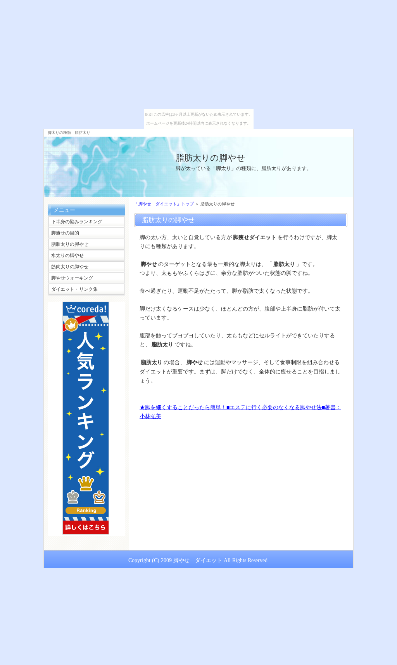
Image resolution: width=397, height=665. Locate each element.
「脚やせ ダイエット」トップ (164, 203)
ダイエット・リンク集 (74, 289)
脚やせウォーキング (72, 278)
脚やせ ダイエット (197, 560)
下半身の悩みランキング (76, 221)
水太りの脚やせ (67, 255)
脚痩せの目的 (65, 233)
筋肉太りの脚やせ (69, 266)
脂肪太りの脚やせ (210, 158)
